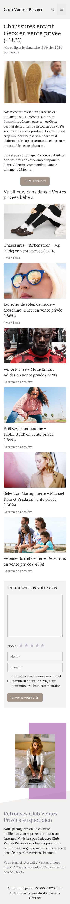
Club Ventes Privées (23, 9)
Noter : (12, 646)
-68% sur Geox (35, 181)
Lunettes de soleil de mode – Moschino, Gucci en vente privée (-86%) (33, 310)
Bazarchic (11, 121)
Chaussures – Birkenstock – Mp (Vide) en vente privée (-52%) (32, 248)
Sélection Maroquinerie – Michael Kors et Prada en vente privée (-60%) (34, 499)
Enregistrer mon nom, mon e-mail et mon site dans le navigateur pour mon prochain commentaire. (36, 681)
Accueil (29, 862)
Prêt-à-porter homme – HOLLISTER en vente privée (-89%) (29, 434)
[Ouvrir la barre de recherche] (52, 9)
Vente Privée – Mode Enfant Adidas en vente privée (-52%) (30, 372)
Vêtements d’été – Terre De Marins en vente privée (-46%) (35, 561)
